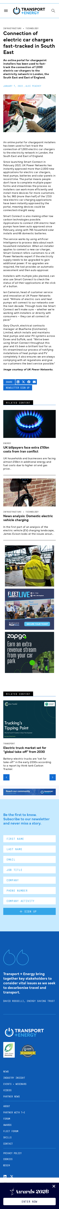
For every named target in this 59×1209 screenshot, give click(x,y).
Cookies (7, 1159)
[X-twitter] (11, 1176)
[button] (18, 382)
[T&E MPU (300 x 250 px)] (29, 672)
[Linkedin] (5, 1176)
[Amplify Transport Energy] (29, 585)
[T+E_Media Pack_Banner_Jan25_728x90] (29, 794)
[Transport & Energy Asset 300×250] (29, 628)
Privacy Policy (12, 1153)
